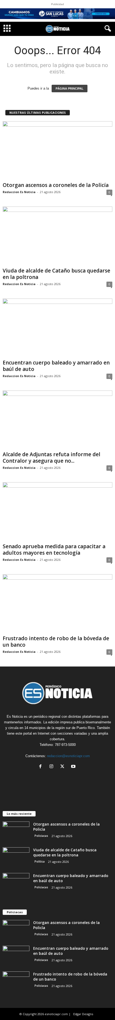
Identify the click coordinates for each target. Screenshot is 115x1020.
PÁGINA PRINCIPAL (69, 88)
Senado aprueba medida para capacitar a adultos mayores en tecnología (54, 549)
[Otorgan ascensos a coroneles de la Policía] (57, 150)
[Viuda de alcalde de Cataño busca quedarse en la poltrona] (57, 236)
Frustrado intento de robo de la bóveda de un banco (56, 641)
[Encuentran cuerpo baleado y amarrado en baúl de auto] (57, 328)
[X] (63, 767)
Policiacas (41, 836)
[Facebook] (41, 767)
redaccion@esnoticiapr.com (68, 756)
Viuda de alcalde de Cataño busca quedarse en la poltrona (56, 274)
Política (39, 861)
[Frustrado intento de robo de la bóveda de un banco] (57, 603)
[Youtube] (74, 767)
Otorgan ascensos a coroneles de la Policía (56, 185)
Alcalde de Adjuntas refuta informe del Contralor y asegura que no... (51, 457)
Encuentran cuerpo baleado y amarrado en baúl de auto (56, 366)
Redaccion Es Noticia (19, 192)
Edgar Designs (83, 1014)
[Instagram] (52, 767)
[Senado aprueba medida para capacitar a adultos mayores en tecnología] (57, 511)
